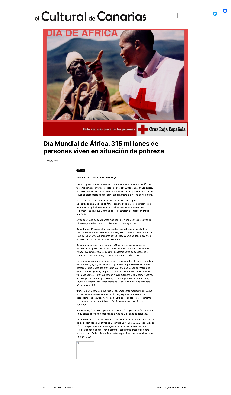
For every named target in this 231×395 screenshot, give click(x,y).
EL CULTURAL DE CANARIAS (58, 387)
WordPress (182, 387)
